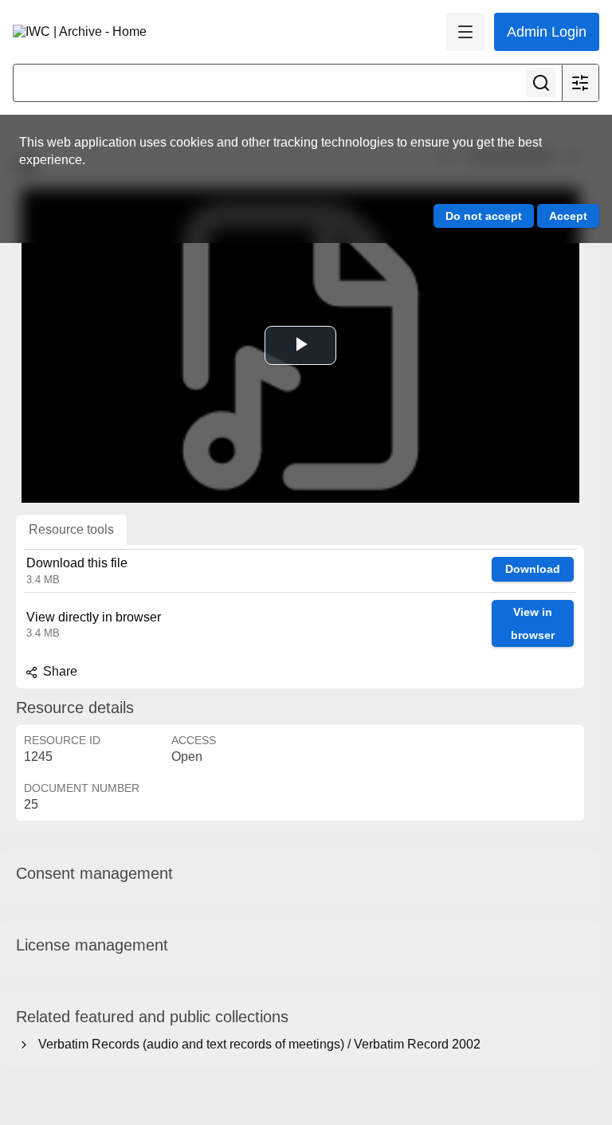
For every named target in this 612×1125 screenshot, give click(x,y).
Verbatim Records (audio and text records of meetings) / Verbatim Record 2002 (256, 1044)
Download (532, 568)
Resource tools (71, 529)
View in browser (533, 623)
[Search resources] (541, 83)
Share (58, 671)
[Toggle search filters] (580, 83)
